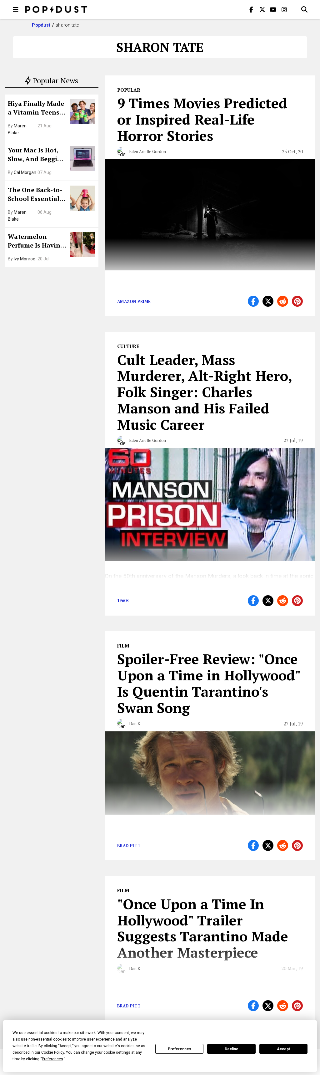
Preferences (179, 1049)
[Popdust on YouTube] (273, 9)
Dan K (134, 723)
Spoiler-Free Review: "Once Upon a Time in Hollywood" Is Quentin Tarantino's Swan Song (208, 683)
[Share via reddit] (282, 301)
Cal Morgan (25, 172)
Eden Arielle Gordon (147, 151)
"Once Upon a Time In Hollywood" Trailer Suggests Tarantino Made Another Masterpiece (202, 928)
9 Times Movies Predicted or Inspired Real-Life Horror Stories (202, 119)
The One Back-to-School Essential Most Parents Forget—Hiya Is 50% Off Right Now (37, 195)
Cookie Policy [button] (52, 1052)
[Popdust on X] (262, 9)
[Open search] (304, 9)
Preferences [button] (52, 1059)
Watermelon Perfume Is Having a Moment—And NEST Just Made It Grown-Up (36, 241)
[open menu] (15, 9)
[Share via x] (267, 301)
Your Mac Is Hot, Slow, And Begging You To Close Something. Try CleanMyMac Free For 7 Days (36, 155)
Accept (283, 1049)
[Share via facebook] (253, 301)
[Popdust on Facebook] (251, 9)
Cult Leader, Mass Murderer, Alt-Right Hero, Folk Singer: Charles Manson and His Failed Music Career (204, 392)
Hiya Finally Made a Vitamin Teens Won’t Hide (36, 108)
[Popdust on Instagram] (284, 9)
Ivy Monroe (24, 258)
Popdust (41, 25)
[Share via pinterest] (297, 301)
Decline (231, 1049)
